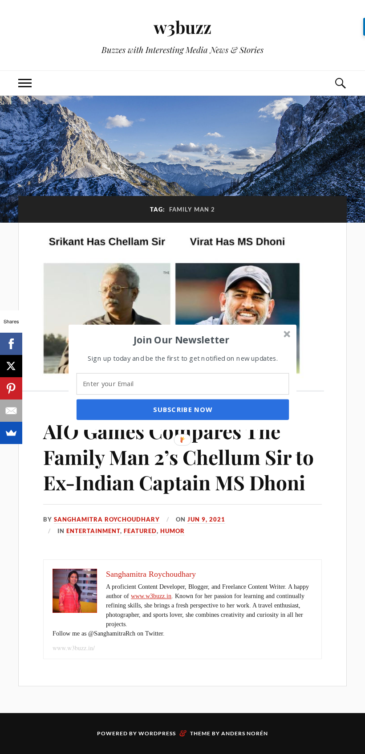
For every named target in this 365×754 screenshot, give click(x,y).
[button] (181, 339)
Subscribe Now (182, 409)
